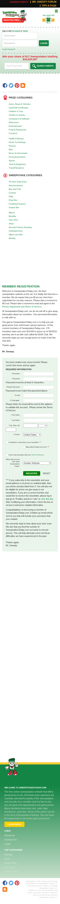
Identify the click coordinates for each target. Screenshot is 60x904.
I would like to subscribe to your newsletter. (24, 442)
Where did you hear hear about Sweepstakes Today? (13, 462)
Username (16, 373)
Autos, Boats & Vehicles (19, 104)
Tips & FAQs (49, 6)
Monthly (12, 216)
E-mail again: (15, 400)
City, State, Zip (14, 425)
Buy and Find (15, 189)
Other (11, 223)
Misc (11, 149)
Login (43, 43)
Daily (11, 196)
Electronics (14, 122)
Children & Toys (16, 111)
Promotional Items (17, 157)
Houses (12, 146)
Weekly (12, 238)
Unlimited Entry (16, 231)
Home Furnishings (17, 142)
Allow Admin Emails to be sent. (37, 447)
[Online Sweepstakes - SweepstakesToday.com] (22, 15)
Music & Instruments (18, 153)
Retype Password (13, 387)
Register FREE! (12, 20)
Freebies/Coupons (17, 204)
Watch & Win (11, 871)
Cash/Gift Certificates (18, 107)
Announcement (16, 185)
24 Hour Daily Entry (18, 182)
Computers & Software (19, 119)
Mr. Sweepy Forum (44, 2)
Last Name (16, 420)
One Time (9, 867)
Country (17, 434)
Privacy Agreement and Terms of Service (21, 306)
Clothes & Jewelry (17, 115)
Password (16, 379)
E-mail (17, 395)
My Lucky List (47, 14)
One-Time (13, 220)
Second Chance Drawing (20, 227)
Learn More (14, 824)
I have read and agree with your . (26, 455)
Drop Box (13, 200)
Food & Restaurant (17, 129)
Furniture (13, 133)
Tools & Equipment (17, 164)
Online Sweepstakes (9, 13)
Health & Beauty (16, 138)
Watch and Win (16, 234)
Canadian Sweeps (19, 2)
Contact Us (10, 839)
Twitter (25, 31)
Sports (12, 160)
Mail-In (12, 212)
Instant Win (14, 207)
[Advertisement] (30, 581)
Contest (12, 193)
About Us (9, 835)
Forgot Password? (8, 49)
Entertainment (15, 126)
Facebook (16, 31)
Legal (7, 844)
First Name (16, 415)
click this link (47, 499)
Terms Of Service (37, 455)
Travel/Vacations (16, 168)
